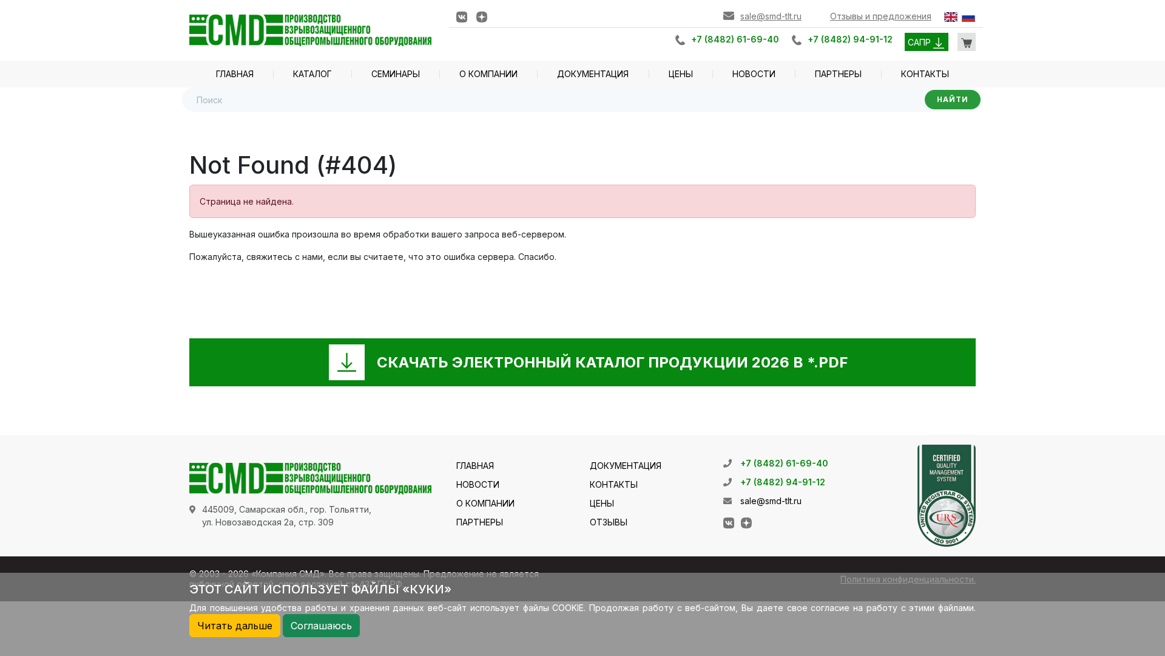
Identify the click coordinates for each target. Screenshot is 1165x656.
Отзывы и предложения (880, 16)
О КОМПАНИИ (488, 74)
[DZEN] (481, 16)
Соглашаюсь (321, 626)
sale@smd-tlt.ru (771, 16)
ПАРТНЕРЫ (838, 74)
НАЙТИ (952, 99)
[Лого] (310, 29)
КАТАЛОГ (312, 74)
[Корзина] (966, 41)
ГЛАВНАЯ (235, 74)
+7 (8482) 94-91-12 (850, 39)
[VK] (461, 16)
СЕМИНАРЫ (395, 74)
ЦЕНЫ (681, 74)
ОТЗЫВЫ (608, 522)
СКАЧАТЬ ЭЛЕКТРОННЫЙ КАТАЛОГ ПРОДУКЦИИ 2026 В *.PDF (612, 362)
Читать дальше (234, 626)
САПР (920, 42)
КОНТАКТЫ (925, 74)
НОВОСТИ (753, 74)
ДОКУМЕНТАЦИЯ (593, 74)
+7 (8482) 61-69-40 (735, 39)
